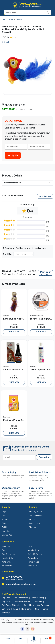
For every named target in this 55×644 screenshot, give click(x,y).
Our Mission (7, 550)
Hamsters (6, 531)
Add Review (45, 196)
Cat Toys (19, 20)
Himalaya (6, 613)
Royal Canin (26, 609)
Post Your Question (45, 273)
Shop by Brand (35, 512)
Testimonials (34, 523)
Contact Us (32, 566)
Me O (37, 609)
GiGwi (5, 42)
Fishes (5, 519)
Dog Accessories (21, 598)
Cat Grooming (43, 605)
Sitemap (32, 527)
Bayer (45, 609)
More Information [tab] (12, 183)
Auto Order (6, 562)
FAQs (30, 546)
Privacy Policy (33, 558)
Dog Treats (6, 602)
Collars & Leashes (22, 602)
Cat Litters (29, 605)
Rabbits (5, 527)
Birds (4, 523)
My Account (7, 566)
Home (4, 20)
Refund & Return (35, 554)
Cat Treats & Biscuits (11, 605)
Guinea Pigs (7, 535)
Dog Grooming (38, 598)
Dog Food (6, 598)
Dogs (4, 512)
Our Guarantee (8, 554)
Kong (15, 609)
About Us (6, 546)
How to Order (7, 558)
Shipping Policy (34, 550)
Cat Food (38, 602)
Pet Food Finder (36, 516)
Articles (32, 519)
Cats (11, 20)
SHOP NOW (14, 332)
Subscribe (44, 457)
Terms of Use (33, 562)
